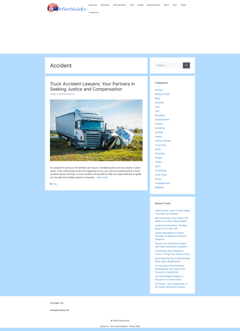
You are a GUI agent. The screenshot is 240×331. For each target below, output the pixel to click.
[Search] (186, 65)
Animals (159, 90)
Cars (175, 5)
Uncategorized (162, 183)
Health (141, 5)
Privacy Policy (134, 326)
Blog (55, 184)
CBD (157, 111)
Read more (102, 177)
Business (93, 5)
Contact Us (104, 326)
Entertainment (119, 5)
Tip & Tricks (161, 174)
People (158, 158)
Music (158, 149)
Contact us (93, 12)
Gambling (160, 128)
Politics (158, 162)
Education (105, 5)
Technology (160, 170)
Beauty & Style (153, 5)
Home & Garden (163, 141)
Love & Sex (160, 145)
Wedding (159, 187)
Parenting (160, 153)
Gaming (159, 132)
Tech (132, 5)
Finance (159, 124)
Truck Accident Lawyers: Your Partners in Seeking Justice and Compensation (92, 86)
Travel (183, 5)
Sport (166, 5)
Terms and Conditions (119, 326)
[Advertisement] (120, 36)
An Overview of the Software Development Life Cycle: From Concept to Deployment (170, 268)
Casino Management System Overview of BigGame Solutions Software (171, 236)
